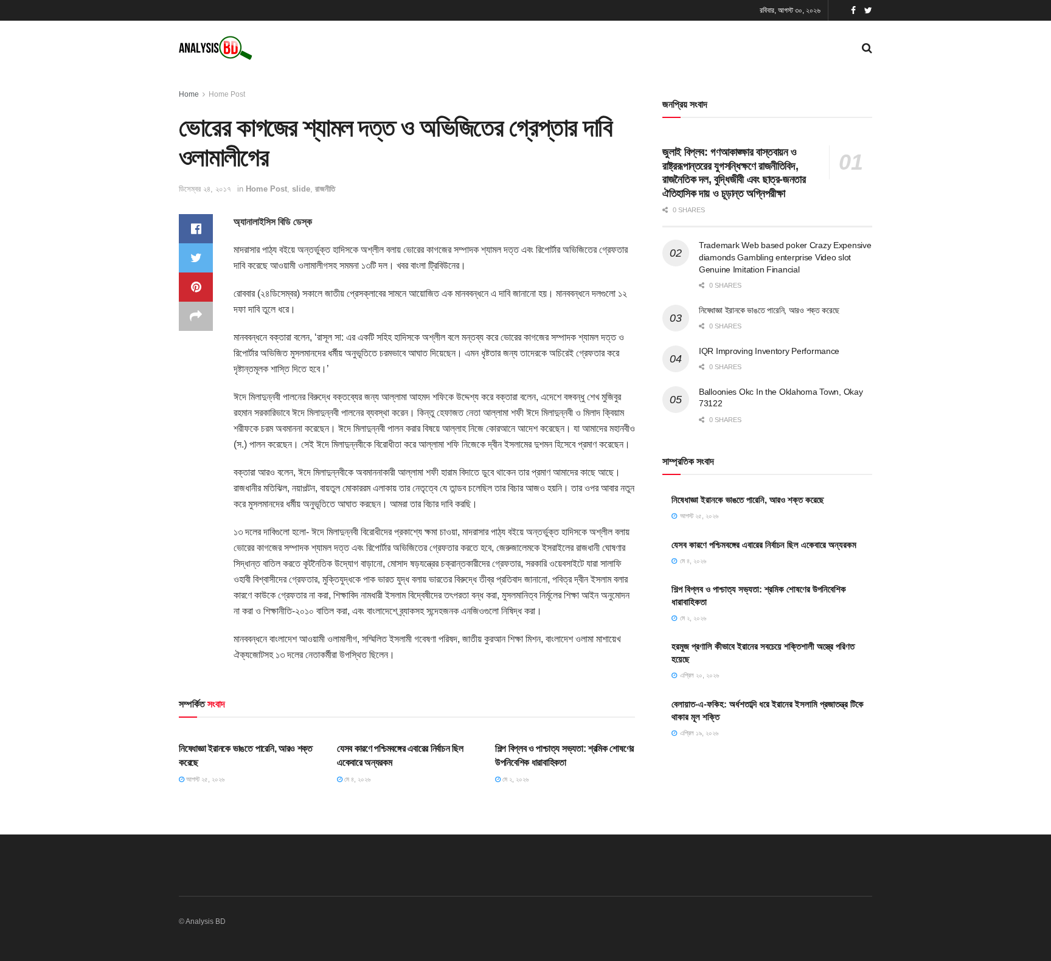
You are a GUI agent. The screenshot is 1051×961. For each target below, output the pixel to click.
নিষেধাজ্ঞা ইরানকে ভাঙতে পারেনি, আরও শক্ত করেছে (769, 310)
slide (301, 188)
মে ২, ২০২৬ (515, 779)
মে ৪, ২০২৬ (356, 779)
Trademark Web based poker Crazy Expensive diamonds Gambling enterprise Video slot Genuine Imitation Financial (785, 257)
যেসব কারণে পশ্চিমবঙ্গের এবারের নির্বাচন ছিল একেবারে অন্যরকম (763, 544)
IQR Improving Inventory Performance (769, 351)
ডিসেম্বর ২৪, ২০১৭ (205, 188)
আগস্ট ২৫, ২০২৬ (204, 779)
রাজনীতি (325, 188)
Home (189, 94)
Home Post (227, 94)
